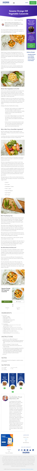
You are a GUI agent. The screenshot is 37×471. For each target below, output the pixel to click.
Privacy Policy (23, 469)
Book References (26, 442)
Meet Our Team (26, 437)
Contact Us (9, 449)
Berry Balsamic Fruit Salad (21, 380)
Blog (26, 440)
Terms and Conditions (29, 469)
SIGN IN (26, 2)
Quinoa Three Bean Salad (4, 380)
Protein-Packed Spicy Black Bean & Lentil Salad (12, 382)
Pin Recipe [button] (19, 301)
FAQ (9, 451)
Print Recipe (8, 301)
